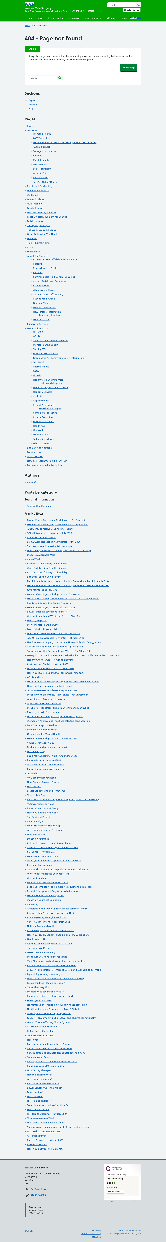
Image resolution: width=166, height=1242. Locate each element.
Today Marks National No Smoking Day (48, 1105)
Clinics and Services (55, 18)
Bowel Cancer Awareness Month (44, 1087)
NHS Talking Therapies (39, 1070)
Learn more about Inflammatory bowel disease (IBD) (55, 978)
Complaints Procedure (45, 412)
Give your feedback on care (42, 589)
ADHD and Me (35, 677)
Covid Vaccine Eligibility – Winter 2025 (47, 664)
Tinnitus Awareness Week (41, 1118)
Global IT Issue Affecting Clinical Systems (48, 1022)
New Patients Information (47, 311)
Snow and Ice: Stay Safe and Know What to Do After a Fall (58, 651)
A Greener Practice (37, 1144)
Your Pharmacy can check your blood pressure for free (56, 961)
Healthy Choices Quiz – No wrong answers (50, 659)
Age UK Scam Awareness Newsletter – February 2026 (55, 638)
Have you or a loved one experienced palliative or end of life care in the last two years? (74, 655)
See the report (114, 1192)
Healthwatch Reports (50, 383)
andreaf (31, 482)
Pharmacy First (41, 366)
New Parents (40, 164)
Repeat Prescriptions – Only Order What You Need (54, 891)
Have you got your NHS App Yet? (45, 1148)
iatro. (139, 1231)
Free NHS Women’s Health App (44, 825)
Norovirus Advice (36, 834)
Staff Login (96, 1237)
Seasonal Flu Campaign (39, 506)
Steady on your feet (38, 838)
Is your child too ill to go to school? (46, 983)
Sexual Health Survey (38, 1109)
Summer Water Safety (39, 1057)
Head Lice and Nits (37, 939)
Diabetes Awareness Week (41, 555)
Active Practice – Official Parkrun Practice (55, 259)
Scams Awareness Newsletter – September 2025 (52, 690)
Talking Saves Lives (43, 439)
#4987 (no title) (41, 138)
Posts (31, 109)
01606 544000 (38, 1195)
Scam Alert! (33, 773)
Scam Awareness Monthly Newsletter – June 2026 (54, 541)
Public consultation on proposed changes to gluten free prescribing (63, 799)
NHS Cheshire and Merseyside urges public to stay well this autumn (63, 681)
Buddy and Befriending (39, 186)
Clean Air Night (35, 821)
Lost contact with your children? (44, 629)
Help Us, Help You (37, 620)
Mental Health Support (45, 344)
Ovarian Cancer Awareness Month (45, 764)
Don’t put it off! (35, 1092)
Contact (123, 18)
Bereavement (40, 177)
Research (38, 263)
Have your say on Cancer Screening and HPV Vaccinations (58, 935)
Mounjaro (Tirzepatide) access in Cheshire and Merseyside (58, 707)
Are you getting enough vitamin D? (46, 917)
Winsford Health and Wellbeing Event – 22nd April (54, 616)
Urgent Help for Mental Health (44, 734)
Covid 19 (38, 396)
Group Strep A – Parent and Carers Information (58, 358)
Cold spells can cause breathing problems (49, 843)
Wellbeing (32, 195)
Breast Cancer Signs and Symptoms (46, 790)
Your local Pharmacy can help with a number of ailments (57, 869)
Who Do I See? (41, 443)
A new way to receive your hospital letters (50, 528)
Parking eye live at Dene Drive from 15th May (52, 1061)
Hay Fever (32, 1039)
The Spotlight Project (38, 225)
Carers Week (34, 559)
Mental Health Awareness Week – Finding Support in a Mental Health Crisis (68, 581)
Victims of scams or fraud (40, 804)
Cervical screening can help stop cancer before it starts (56, 1052)
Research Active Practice (46, 268)
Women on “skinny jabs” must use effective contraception (58, 721)
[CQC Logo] (114, 1171)
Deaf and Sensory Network (41, 212)
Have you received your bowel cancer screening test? (55, 672)
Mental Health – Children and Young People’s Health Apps (64, 142)
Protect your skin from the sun (43, 712)
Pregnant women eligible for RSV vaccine (49, 943)
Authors (33, 104)
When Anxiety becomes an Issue (50, 387)
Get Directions (38, 1189)
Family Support (35, 208)
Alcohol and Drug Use (45, 181)
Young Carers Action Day (40, 742)
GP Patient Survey (36, 1135)
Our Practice (73, 18)
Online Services (35, 456)
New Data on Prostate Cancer (43, 782)
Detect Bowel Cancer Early (41, 952)
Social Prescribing (42, 168)
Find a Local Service (43, 421)
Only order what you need (41, 777)
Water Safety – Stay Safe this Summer (47, 568)
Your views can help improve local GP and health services (58, 1127)
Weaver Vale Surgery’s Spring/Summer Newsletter (54, 594)
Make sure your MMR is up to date (46, 1066)
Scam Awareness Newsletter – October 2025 (50, 668)
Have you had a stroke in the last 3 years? (49, 686)
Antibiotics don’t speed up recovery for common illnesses (57, 908)
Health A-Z (39, 426)
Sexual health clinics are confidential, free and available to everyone (64, 969)
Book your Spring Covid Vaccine (44, 576)
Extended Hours (41, 285)
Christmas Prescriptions (39, 865)
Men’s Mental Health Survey (42, 624)
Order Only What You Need (42, 234)
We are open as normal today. (43, 856)
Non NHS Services (42, 392)
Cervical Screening (43, 417)
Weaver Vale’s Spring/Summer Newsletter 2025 (52, 738)
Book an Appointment (39, 447)
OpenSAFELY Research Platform (44, 703)
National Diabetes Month (41, 926)
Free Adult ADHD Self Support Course (47, 882)
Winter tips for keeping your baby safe (48, 873)
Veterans (38, 155)
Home (29, 18)
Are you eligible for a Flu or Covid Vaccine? (50, 930)
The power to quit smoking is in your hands (50, 546)
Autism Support (41, 147)
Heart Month (34, 786)
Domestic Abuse (35, 199)
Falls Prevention (35, 221)
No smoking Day (36, 751)
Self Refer (110, 18)
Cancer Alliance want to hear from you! (48, 921)
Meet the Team (41, 319)
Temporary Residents (50, 315)
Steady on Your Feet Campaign (44, 900)
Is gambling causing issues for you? (46, 974)
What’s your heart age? (39, 1000)
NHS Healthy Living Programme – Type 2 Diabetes (54, 1009)
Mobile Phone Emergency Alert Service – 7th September (57, 520)
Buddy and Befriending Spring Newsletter (49, 603)
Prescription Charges (50, 408)
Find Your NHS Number (45, 353)
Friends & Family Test (44, 307)
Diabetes (32, 238)
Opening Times (41, 303)
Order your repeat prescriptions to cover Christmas (54, 860)
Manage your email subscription (44, 465)
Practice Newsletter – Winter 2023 (45, 1140)
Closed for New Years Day (41, 851)
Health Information (92, 18)
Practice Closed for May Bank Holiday (47, 572)
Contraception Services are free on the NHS (50, 913)
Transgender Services (44, 151)
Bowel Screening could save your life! (47, 611)
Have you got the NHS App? (42, 812)
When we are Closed (44, 290)
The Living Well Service (39, 948)
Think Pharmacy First (38, 243)
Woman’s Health (42, 133)
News (39, 18)
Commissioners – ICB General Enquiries (54, 276)
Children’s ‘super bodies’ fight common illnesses (52, 847)
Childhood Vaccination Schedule (50, 340)
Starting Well (40, 349)
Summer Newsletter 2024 (40, 1035)
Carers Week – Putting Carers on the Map (49, 1048)
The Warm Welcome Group (42, 230)
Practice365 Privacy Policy (91, 1234)
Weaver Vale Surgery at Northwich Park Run (51, 607)
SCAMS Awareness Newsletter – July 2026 (49, 533)
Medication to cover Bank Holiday (45, 991)
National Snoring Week (39, 1074)
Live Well (38, 430)
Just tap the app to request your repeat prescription (55, 646)
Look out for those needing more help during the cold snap (59, 886)
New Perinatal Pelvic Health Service (46, 1122)
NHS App (38, 331)
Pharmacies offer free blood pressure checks (50, 996)
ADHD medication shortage (42, 1026)
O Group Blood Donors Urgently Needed (49, 1013)
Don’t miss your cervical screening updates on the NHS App (59, 550)
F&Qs (36, 371)
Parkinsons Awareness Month (43, 1083)
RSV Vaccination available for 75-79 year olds (51, 965)
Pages (32, 100)
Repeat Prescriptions (44, 405)
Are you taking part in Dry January (46, 830)
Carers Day (33, 904)
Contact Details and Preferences (50, 281)
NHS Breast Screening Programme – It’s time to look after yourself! (63, 598)
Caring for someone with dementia (46, 769)
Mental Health (41, 160)
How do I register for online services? (47, 460)
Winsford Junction (37, 878)
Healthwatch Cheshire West (48, 379)
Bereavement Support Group (43, 808)
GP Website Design (126, 1231)
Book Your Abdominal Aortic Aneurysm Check (52, 755)
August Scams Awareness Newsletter (46, 699)
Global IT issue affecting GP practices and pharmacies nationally (61, 1018)
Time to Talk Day (36, 795)
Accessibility (96, 1231)
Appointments (41, 400)
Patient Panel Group (44, 298)
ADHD (36, 336)
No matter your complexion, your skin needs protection (57, 1004)
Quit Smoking (34, 203)
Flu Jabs (37, 375)
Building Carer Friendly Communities (47, 563)
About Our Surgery (37, 256)
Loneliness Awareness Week (42, 729)
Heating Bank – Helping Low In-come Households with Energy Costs (64, 642)
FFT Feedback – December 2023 (44, 1131)
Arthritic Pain (40, 173)
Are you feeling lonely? (39, 1079)
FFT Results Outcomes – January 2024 (47, 1114)
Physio (30, 126)
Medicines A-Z (40, 434)
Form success (34, 452)
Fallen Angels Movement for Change (47, 216)
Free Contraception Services (42, 725)
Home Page (128, 67)
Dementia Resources (38, 190)
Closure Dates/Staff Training (48, 294)
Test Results (39, 362)
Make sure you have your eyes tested (47, 956)
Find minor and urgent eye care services (48, 747)
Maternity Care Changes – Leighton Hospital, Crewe (55, 716)
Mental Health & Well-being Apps (45, 895)
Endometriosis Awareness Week (44, 760)
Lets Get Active (35, 1096)
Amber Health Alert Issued (41, 537)
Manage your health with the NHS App (48, 1044)
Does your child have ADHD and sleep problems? (53, 633)
